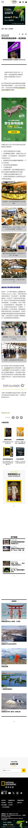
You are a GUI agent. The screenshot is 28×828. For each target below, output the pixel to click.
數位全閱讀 (4, 804)
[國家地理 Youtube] (9, 793)
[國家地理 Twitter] (13, 793)
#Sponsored (5, 412)
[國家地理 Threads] (17, 793)
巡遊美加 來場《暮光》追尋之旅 (11, 711)
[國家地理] (14, 3)
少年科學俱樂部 (5, 807)
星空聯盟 (7, 368)
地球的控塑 (4, 666)
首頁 (2, 29)
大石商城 (10, 804)
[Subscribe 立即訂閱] (24, 770)
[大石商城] (26, 2)
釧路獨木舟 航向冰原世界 (9, 644)
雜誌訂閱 (19, 802)
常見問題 (3, 802)
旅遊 (6, 29)
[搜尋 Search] (23, 2)
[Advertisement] (14, 520)
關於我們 (3, 800)
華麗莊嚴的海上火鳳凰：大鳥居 (10, 621)
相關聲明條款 (20, 800)
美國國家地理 (11, 800)
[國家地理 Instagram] (6, 793)
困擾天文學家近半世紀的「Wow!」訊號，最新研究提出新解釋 (18, 550)
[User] (20, 2)
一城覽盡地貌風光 (6, 689)
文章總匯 (10, 29)
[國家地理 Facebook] (2, 793)
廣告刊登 (10, 802)
